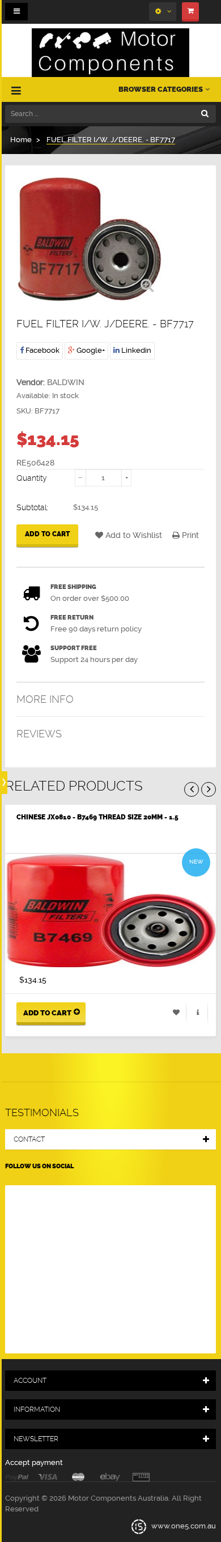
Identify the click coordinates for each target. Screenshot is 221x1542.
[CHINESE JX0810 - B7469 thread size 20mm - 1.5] (110, 910)
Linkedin (135, 350)
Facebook (42, 350)
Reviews (39, 734)
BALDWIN (65, 382)
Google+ (90, 350)
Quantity (31, 477)
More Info (45, 699)
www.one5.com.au (183, 1526)
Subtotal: (32, 507)
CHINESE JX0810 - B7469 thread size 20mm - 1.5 (97, 817)
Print (189, 535)
